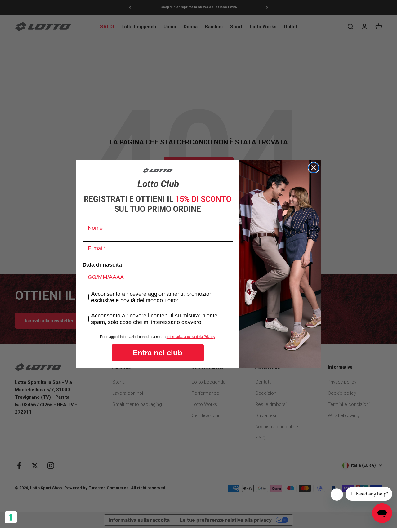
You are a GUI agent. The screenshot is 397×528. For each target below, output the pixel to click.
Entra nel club (157, 352)
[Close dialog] (314, 168)
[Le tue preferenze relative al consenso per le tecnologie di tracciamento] (11, 517)
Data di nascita (102, 265)
